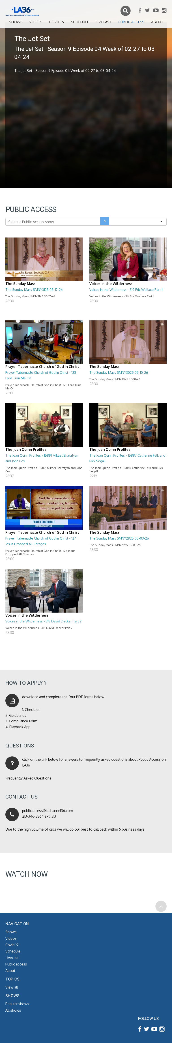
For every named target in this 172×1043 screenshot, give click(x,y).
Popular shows (17, 1004)
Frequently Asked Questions (28, 778)
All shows (13, 1010)
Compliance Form (23, 721)
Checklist (32, 709)
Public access (131, 22)
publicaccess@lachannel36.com (47, 810)
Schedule (80, 22)
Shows (16, 22)
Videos (36, 22)
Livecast (104, 22)
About (157, 22)
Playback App (19, 727)
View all (11, 987)
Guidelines (17, 715)
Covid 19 (56, 22)
